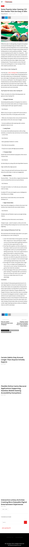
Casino (2, 6)
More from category (6, 332)
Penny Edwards (4, 13)
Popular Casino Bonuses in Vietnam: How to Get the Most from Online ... (22, 324)
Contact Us (9, 537)
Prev (3, 509)
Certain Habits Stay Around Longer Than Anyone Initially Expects (13, 359)
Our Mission (19, 537)
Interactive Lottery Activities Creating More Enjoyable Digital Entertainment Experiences (14, 502)
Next (6, 509)
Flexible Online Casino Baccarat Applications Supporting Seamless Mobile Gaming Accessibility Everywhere (13, 389)
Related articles (5, 330)
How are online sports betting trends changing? (7, 323)
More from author (14, 330)
